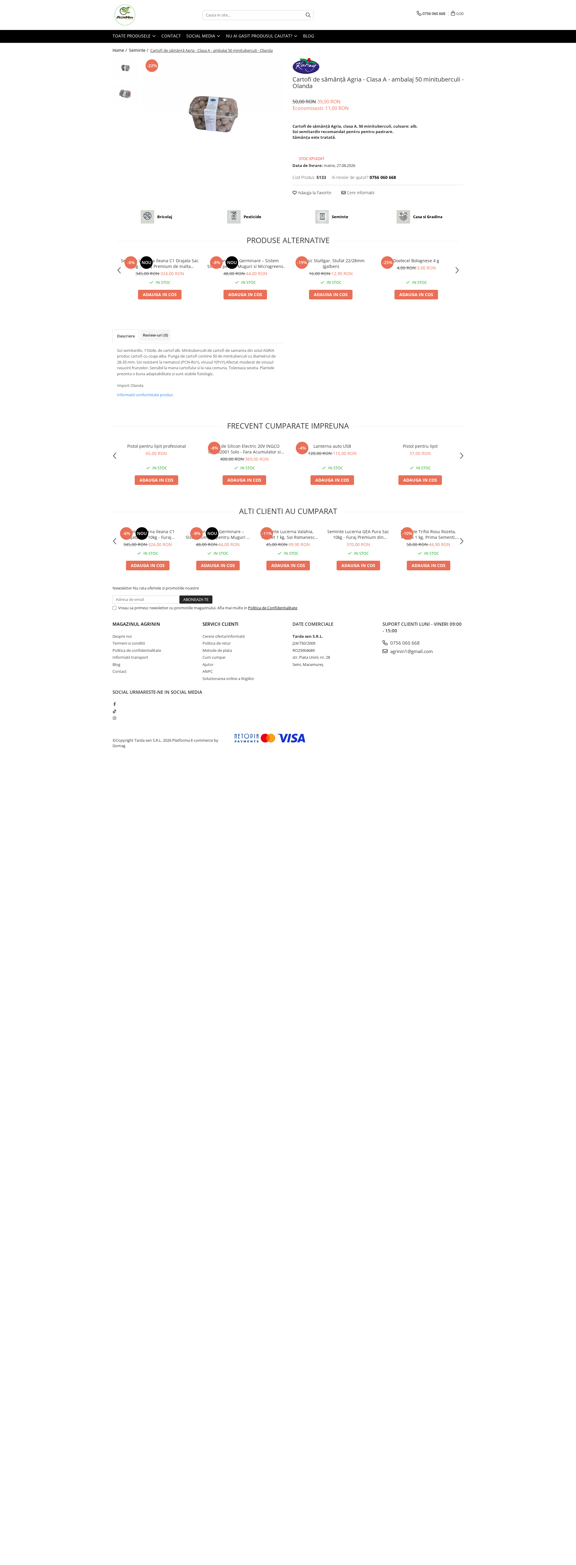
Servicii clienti (220, 624)
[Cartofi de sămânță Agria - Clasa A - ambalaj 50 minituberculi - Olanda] (212, 117)
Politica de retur (216, 643)
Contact (171, 36)
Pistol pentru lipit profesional (156, 446)
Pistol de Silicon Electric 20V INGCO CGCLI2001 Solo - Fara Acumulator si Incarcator (244, 449)
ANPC (207, 671)
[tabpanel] (212, 117)
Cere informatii (360, 192)
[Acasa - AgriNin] (142, 14)
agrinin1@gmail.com (411, 651)
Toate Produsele (132, 36)
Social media (201, 36)
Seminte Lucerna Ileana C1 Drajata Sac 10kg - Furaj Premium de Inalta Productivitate (160, 263)
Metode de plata (217, 650)
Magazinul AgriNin (136, 624)
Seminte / (139, 50)
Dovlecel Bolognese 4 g (416, 260)
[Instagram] (114, 718)
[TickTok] (114, 711)
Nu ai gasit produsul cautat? (259, 36)
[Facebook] (114, 704)
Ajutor (208, 664)
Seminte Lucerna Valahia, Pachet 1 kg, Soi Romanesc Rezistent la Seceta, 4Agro (288, 534)
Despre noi (122, 636)
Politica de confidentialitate (136, 650)
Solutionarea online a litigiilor (228, 678)
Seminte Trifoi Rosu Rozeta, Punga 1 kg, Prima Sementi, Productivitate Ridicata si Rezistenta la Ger (428, 534)
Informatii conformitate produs (145, 394)
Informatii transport (130, 657)
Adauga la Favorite (314, 192)
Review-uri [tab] (155, 335)
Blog (308, 36)
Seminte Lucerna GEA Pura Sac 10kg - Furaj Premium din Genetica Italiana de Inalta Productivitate (358, 534)
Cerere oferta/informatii (223, 636)
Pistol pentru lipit (420, 446)
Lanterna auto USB (332, 446)
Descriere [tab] (126, 336)
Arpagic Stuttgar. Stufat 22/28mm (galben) (330, 263)
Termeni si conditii (128, 643)
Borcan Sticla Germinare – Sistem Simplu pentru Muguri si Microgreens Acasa (245, 263)
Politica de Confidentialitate (272, 607)
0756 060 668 (404, 643)
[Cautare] (308, 15)
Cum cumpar (214, 657)
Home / (120, 50)
